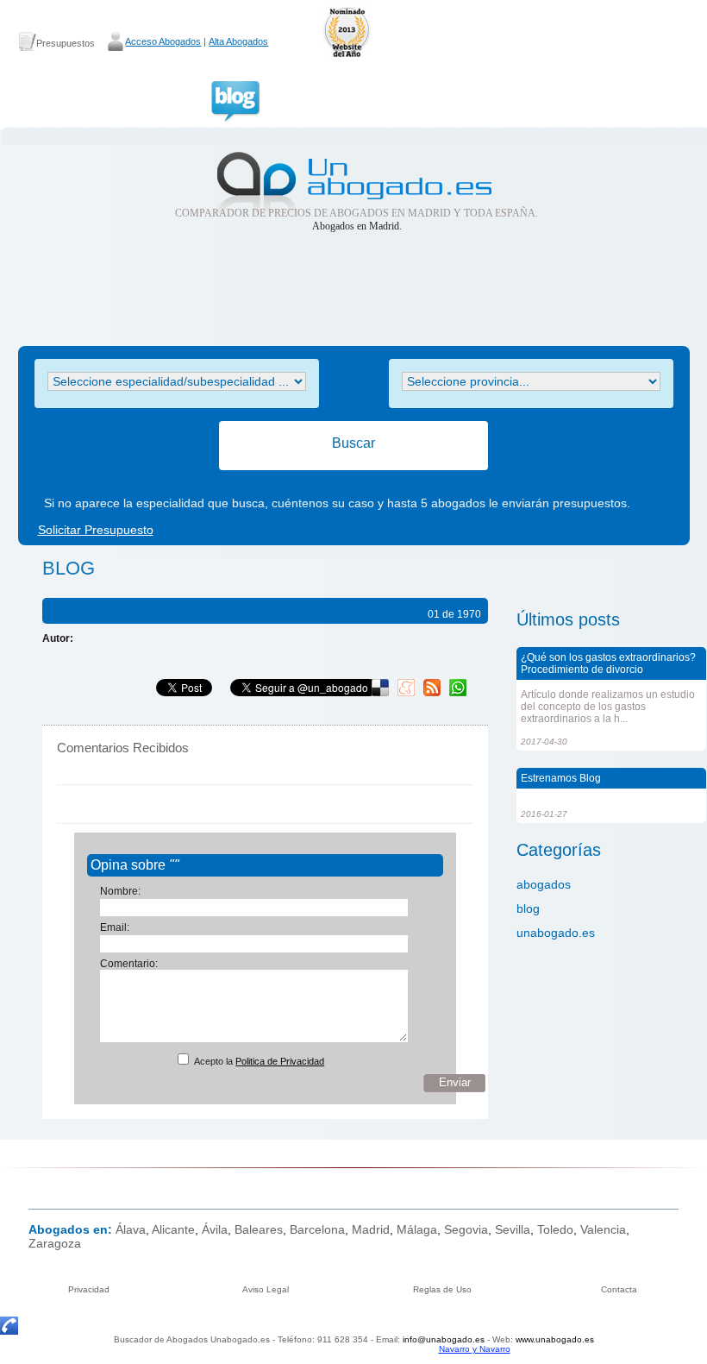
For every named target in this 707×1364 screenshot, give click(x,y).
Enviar (455, 1082)
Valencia (603, 1229)
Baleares (259, 1229)
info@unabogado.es (444, 1339)
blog (528, 908)
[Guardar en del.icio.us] (380, 693)
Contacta (619, 1289)
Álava (131, 1229)
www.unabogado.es (555, 1339)
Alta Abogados (238, 41)
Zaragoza (54, 1243)
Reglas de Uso (442, 1289)
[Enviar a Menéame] (406, 693)
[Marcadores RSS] (432, 693)
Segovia (466, 1229)
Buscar (353, 443)
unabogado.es (555, 933)
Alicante (173, 1229)
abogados (543, 884)
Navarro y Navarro (474, 1349)
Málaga (417, 1229)
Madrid (371, 1229)
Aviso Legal (265, 1289)
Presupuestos (65, 43)
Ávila (215, 1229)
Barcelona (317, 1229)
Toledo (555, 1229)
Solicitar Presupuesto (95, 530)
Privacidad (88, 1289)
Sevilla (512, 1229)
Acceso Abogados (163, 41)
